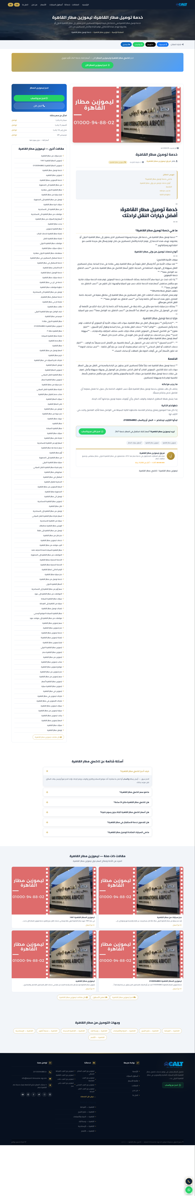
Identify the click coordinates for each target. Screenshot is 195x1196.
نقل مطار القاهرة (55, 506)
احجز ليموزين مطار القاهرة (122, 997)
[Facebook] (33, 1094)
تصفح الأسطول (99, 997)
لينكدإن (125, 44)
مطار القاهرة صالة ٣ (54, 331)
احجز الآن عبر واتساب (90, 431)
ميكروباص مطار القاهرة (53, 472)
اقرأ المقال (176, 925)
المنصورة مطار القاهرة (53, 491)
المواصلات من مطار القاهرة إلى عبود (48, 594)
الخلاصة (169, 186)
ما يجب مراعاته (165, 190)
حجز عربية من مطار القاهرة (52, 414)
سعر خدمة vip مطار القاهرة (51, 448)
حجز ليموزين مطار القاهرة (52, 628)
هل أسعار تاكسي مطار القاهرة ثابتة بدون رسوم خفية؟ (124, 812)
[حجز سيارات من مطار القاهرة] (141, 891)
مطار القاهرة (57, 345)
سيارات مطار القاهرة (54, 433)
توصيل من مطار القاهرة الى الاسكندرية (47, 292)
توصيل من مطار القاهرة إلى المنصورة (48, 199)
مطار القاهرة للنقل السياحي (51, 375)
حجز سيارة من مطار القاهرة (52, 384)
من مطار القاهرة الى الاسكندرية (50, 209)
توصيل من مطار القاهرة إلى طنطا (49, 530)
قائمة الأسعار (133, 1081)
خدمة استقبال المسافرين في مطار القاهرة (46, 258)
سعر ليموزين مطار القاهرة (52, 623)
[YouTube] (22, 1094)
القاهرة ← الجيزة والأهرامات (124, 1031)
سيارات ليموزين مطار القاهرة (51, 706)
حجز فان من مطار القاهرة (52, 535)
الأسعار (43, 4)
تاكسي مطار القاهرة (148, 471)
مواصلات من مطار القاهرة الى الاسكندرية (46, 214)
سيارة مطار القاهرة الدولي (52, 462)
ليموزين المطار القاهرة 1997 (51, 160)
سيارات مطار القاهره (54, 725)
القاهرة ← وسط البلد (99, 1031)
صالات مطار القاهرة (54, 306)
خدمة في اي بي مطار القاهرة (51, 282)
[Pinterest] (28, 1094)
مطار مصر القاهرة (55, 340)
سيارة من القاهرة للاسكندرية (51, 521)
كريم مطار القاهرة (55, 355)
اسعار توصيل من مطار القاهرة (51, 350)
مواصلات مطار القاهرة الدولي (51, 243)
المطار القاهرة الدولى (54, 584)
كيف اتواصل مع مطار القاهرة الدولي (48, 311)
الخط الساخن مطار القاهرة (52, 267)
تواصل (14, 120)
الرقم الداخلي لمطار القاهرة (52, 569)
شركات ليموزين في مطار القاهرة (50, 696)
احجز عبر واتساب (38, 98)
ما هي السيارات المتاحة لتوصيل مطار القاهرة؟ (128, 832)
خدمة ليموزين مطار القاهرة (51, 633)
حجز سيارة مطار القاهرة (53, 574)
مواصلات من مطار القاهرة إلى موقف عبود (46, 618)
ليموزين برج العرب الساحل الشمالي (85, 1072)
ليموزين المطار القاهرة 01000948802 (47, 165)
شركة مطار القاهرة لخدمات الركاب (49, 233)
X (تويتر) (150, 44)
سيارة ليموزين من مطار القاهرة (50, 710)
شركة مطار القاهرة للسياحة (52, 336)
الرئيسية (135, 1071)
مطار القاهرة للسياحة (54, 428)
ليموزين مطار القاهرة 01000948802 (48, 326)
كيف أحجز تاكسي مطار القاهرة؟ (134, 771)
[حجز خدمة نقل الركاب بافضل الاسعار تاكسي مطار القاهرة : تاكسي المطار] (163, 1064)
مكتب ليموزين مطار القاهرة (51, 662)
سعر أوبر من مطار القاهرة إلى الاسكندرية (47, 589)
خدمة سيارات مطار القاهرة (52, 277)
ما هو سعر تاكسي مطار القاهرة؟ (134, 792)
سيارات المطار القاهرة (54, 399)
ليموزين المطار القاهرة (53, 370)
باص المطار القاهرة (55, 404)
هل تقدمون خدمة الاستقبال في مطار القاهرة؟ (128, 822)
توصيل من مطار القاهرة (53, 409)
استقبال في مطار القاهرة (52, 477)
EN (17, 4)
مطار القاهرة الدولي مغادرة (51, 190)
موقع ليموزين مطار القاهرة (51, 667)
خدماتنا (67, 4)
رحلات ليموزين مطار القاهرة (51, 715)
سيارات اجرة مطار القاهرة (53, 204)
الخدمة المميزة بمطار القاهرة (51, 560)
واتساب (137, 44)
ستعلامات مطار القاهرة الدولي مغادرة (47, 253)
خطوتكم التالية (165, 194)
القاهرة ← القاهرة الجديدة (74, 1031)
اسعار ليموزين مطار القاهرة (52, 720)
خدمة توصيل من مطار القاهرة (51, 579)
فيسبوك (162, 44)
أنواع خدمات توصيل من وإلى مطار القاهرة (155, 183)
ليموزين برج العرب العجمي (85, 1084)
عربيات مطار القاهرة (54, 418)
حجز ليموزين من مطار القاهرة (51, 672)
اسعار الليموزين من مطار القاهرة (50, 487)
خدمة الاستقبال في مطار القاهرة (49, 263)
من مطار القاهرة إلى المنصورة (50, 457)
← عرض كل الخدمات (88, 1096)
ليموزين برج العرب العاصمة (88, 1079)
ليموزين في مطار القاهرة (52, 691)
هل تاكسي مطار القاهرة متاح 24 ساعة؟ (131, 802)
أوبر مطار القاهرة (55, 452)
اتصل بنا (25, 4)
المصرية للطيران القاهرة (53, 482)
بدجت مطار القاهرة (55, 224)
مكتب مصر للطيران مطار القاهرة (50, 394)
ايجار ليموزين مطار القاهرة (52, 642)
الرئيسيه (85, 4)
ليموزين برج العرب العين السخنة (86, 1090)
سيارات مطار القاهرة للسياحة (51, 599)
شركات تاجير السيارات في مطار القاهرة (48, 360)
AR (11, 4)
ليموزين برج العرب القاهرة (65, 1075)
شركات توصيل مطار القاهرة (52, 608)
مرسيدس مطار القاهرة (53, 316)
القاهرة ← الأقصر (98, 1037)
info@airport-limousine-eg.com (34, 1078)
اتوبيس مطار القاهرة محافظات (50, 526)
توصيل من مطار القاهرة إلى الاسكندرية (47, 511)
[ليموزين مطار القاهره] (54, 954)
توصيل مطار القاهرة (54, 730)
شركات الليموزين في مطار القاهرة (49, 701)
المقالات (75, 4)
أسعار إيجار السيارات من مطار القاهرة (48, 219)
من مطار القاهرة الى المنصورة (50, 185)
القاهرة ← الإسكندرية (24, 1031)
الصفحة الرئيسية (118, 32)
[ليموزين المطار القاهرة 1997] (54, 891)
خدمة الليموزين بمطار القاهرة (51, 180)
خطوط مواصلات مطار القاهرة (51, 287)
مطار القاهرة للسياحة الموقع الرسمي (48, 613)
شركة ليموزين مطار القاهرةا (51, 637)
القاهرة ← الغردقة (171, 1031)
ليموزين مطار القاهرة (102, 32)
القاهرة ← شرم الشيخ (150, 1031)
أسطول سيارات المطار (134, 442)
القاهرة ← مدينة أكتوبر (48, 1031)
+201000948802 (40, 1071)
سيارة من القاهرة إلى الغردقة (51, 603)
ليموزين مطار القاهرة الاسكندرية (50, 501)
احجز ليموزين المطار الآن (96, 65)
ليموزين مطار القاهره (54, 175)
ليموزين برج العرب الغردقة (65, 1071)
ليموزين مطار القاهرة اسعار (52, 379)
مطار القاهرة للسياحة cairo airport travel (46, 550)
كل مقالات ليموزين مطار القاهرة (47, 737)
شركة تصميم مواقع (18, 1141)
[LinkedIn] (50, 1094)
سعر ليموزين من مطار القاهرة (50, 676)
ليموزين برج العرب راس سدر (66, 1084)
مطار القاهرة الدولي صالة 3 (52, 321)
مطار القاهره (57, 423)
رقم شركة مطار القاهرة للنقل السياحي (47, 467)
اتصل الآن (38, 106)
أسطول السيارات (56, 4)
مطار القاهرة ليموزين (54, 229)
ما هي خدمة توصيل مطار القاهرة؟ (158, 179)
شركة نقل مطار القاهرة (53, 438)
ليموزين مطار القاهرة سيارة (51, 686)
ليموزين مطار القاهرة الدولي (51, 647)
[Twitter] (39, 1094)
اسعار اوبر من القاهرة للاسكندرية (49, 443)
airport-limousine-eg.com (153, 1141)
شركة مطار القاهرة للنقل (52, 238)
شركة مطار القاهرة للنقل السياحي (49, 389)
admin (123, 1141)
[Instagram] (44, 1094)
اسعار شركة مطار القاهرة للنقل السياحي (47, 516)
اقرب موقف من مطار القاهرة (51, 545)
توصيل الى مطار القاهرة (53, 496)
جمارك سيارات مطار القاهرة (52, 248)
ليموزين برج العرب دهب (65, 1079)
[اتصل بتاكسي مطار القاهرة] (189, 1181)
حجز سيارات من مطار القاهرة (51, 156)
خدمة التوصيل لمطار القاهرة (51, 272)
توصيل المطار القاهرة (54, 365)
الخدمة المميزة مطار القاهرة (51, 564)
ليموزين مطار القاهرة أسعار (52, 681)
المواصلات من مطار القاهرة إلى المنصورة (46, 555)
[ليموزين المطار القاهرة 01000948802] (141, 954)
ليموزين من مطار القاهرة (52, 657)
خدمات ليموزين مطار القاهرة (51, 540)
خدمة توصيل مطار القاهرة (52, 170)
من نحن (34, 4)
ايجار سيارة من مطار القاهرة (52, 194)
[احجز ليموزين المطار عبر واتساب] (188, 1190)
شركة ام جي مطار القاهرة (52, 302)
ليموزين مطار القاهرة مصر (52, 652)
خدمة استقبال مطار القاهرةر (51, 297)
